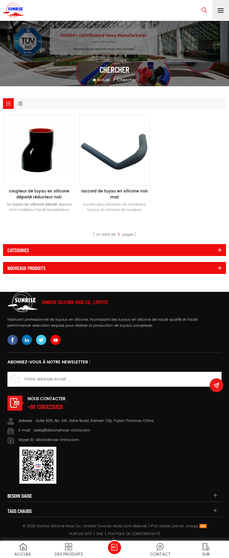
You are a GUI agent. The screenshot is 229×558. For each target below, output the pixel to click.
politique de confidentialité (134, 534)
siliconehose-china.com (57, 440)
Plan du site (80, 534)
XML (99, 534)
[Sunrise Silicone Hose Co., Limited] (13, 10)
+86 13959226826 (45, 406)
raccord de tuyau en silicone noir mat (114, 195)
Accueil (103, 80)
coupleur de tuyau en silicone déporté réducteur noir (39, 195)
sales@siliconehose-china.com (62, 430)
